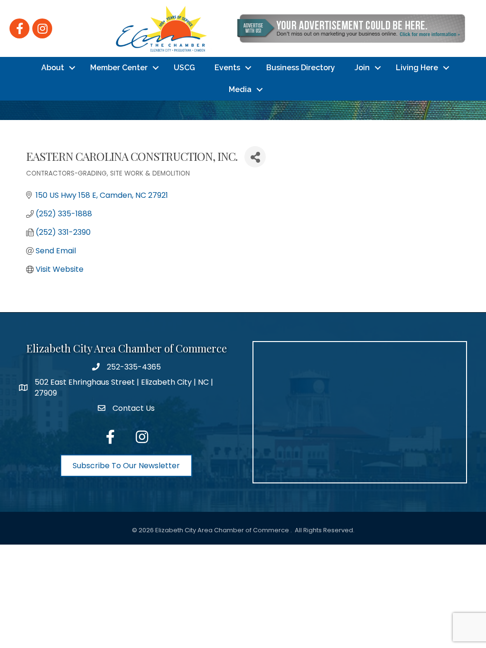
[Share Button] (255, 156)
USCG (184, 67)
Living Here (417, 67)
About (52, 67)
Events (227, 67)
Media (240, 89)
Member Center (119, 67)
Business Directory (300, 67)
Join (362, 67)
